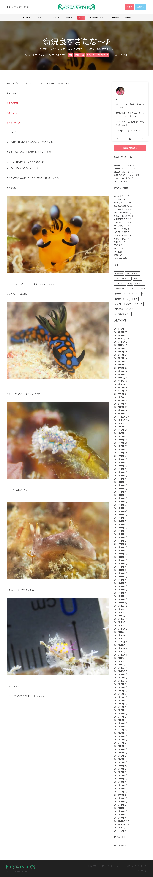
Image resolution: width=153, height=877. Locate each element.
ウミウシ (119, 273)
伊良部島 (128, 303)
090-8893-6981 (21, 7)
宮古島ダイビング (42, 55)
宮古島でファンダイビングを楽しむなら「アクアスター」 (63, 49)
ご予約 (127, 866)
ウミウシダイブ (132, 273)
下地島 (134, 298)
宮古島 (118, 303)
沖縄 (130, 283)
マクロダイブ (121, 288)
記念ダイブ (120, 293)
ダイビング (139, 283)
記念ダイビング (122, 298)
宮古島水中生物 (58, 55)
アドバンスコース (137, 288)
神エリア (137, 278)
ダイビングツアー (123, 313)
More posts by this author (128, 130)
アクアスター (133, 293)
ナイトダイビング (123, 278)
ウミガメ (130, 308)
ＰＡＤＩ (138, 303)
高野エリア (120, 283)
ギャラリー (115, 866)
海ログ (91, 49)
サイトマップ (140, 866)
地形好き (119, 308)
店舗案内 (92, 866)
